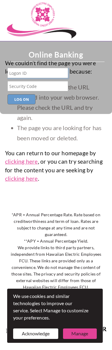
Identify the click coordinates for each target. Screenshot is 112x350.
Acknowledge (36, 333)
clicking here (21, 161)
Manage (79, 333)
